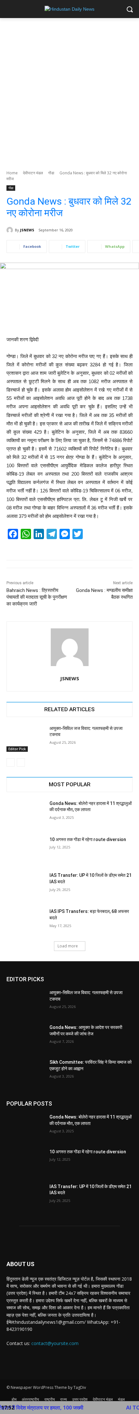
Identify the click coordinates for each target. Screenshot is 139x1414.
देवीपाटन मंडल (33, 173)
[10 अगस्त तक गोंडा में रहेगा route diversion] (25, 850)
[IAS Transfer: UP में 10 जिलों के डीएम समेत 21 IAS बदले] (25, 885)
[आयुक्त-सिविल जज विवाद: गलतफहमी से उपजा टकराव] (25, 738)
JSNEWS (27, 230)
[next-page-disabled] (21, 762)
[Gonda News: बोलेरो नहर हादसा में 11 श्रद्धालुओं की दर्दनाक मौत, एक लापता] (25, 813)
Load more (68, 946)
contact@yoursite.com (55, 1343)
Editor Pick (17, 749)
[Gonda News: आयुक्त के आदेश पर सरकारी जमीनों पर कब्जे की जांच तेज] (25, 1037)
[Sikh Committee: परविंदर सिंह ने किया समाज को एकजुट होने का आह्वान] (25, 1072)
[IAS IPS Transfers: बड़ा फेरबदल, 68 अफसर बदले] (25, 921)
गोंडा (51, 173)
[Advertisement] (69, 90)
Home (12, 173)
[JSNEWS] (10, 230)
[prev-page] (10, 762)
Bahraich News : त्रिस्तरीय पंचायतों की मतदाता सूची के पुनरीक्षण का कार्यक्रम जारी (36, 597)
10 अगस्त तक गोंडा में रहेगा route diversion (87, 839)
